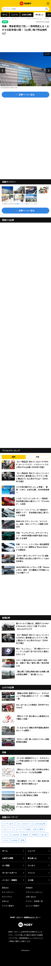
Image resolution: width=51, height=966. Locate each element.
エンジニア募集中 (32, 906)
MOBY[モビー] (6, 18)
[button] (2, 70)
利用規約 (29, 888)
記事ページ (19, 204)
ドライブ (22, 18)
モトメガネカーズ (24, 824)
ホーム (5, 15)
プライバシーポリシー (34, 892)
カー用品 (6, 865)
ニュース (15, 15)
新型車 (25, 835)
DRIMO (35, 835)
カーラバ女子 (8, 824)
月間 (37, 457)
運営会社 (5, 888)
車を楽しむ (39, 15)
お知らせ (5, 901)
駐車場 (29, 18)
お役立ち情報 (26, 15)
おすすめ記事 (40, 824)
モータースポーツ (9, 873)
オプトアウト (7, 897)
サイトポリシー (8, 892)
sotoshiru (15, 835)
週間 (13, 457)
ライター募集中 (8, 906)
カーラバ (19, 829)
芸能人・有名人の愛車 (34, 829)
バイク (5, 835)
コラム (5, 840)
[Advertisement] (25, 334)
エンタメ (31, 865)
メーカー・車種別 (9, 880)
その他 (30, 880)
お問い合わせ (31, 897)
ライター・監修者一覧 (34, 901)
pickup (14, 840)
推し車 (44, 835)
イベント (31, 873)
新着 (22, 840)
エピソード (7, 829)
